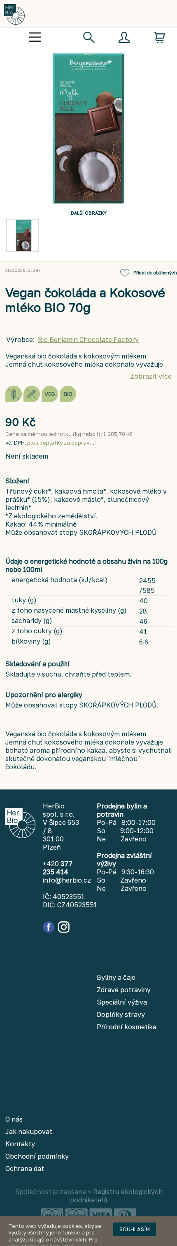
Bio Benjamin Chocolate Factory (88, 339)
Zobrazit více (151, 376)
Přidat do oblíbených (155, 272)
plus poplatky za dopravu (60, 442)
